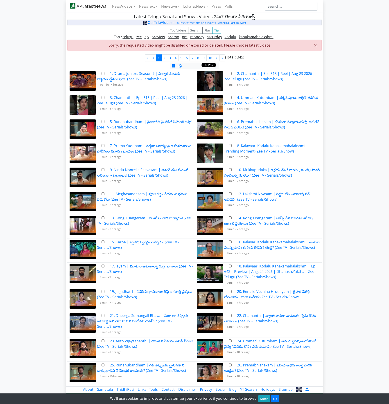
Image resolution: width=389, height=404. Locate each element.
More (264, 399)
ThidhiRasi (125, 389)
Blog (233, 389)
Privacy (206, 389)
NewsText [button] (147, 6)
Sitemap (286, 389)
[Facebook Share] (173, 65)
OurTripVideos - (196, 22)
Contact (168, 389)
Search (195, 30)
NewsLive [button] (169, 6)
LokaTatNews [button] (194, 6)
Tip (216, 30)
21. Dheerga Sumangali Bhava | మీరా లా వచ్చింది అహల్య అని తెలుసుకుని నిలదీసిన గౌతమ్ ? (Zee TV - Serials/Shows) (142, 321)
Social (221, 389)
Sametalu (105, 389)
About (88, 389)
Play (207, 30)
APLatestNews (90, 6)
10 (210, 58)
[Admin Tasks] (307, 389)
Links (142, 389)
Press (216, 6)
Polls (229, 6)
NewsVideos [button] (122, 6)
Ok (275, 399)
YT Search (248, 389)
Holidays (267, 389)
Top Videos (178, 30)
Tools (153, 389)
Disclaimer (187, 389)
